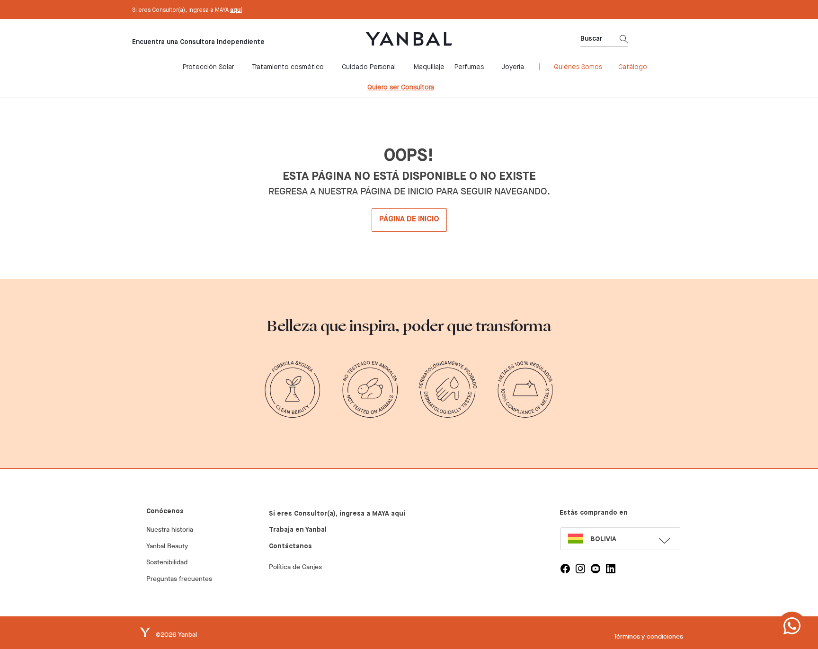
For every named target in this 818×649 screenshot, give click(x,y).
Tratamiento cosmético (288, 67)
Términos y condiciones (648, 636)
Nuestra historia (169, 529)
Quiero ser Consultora (400, 87)
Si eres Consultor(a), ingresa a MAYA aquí (337, 513)
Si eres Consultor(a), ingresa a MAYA (187, 10)
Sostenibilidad (166, 562)
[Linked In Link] (610, 568)
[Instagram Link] (580, 568)
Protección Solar (208, 67)
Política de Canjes (295, 566)
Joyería (513, 67)
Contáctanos (290, 546)
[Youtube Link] (595, 568)
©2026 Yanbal (176, 634)
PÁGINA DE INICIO (409, 219)
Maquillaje (429, 67)
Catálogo (632, 67)
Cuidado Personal (369, 67)
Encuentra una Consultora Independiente (198, 42)
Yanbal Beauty (167, 546)
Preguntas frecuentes (179, 578)
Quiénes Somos (578, 67)
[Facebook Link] (565, 568)
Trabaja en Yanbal (298, 529)
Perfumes (469, 67)
